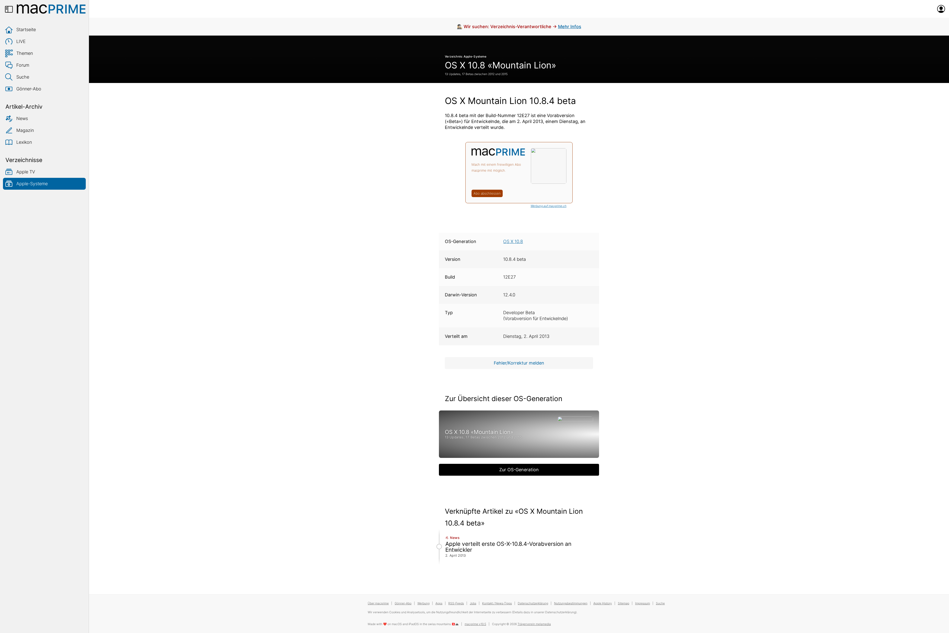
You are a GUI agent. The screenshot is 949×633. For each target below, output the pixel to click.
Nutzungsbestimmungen (570, 603)
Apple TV (25, 171)
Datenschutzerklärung (533, 603)
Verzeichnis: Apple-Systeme (466, 56)
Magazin (25, 130)
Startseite (26, 29)
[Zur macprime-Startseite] (51, 9)
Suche (22, 77)
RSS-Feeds (456, 603)
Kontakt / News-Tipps (497, 603)
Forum (22, 65)
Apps (438, 603)
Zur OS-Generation (519, 469)
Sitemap (623, 603)
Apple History (602, 603)
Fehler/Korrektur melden (519, 363)
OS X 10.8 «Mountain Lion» (500, 65)
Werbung (423, 603)
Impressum (642, 603)
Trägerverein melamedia (534, 624)
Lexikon (24, 142)
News (22, 118)
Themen (24, 53)
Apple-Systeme (32, 183)
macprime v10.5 (475, 624)
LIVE (21, 41)
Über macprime (378, 603)
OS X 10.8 (513, 241)
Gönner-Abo (28, 88)
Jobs (473, 603)
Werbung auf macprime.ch (548, 206)
